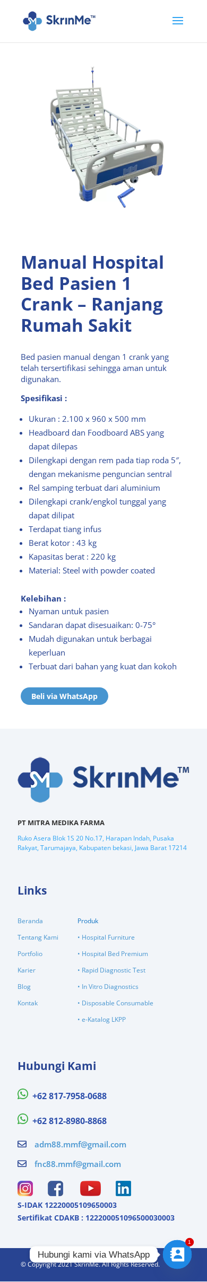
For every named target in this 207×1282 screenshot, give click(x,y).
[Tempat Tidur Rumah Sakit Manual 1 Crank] (103, 214)
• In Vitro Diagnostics (108, 986)
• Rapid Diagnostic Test (111, 970)
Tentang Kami (38, 937)
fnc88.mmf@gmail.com (77, 1164)
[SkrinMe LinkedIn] (123, 1193)
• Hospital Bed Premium (112, 953)
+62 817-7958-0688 (69, 1096)
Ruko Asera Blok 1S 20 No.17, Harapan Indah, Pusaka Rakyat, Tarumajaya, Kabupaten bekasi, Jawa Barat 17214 (102, 843)
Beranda (30, 920)
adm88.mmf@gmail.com (80, 1144)
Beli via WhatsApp (64, 696)
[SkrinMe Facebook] (55, 1193)
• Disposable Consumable (115, 1002)
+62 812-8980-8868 (69, 1121)
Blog (24, 986)
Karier (27, 970)
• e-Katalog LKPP (101, 1019)
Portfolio (30, 953)
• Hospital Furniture (106, 937)
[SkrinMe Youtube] (90, 1193)
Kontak (28, 1002)
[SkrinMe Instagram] (25, 1193)
